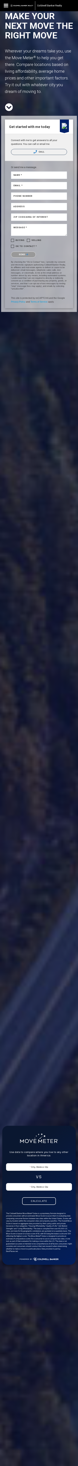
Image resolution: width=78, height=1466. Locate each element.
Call (41, 152)
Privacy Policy (18, 302)
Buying (20, 240)
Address (19, 206)
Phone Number (22, 196)
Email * (18, 185)
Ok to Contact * (26, 246)
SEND (22, 254)
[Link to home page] (21, 5)
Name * (17, 175)
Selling (36, 240)
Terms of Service (39, 302)
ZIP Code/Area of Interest (30, 217)
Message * (20, 227)
